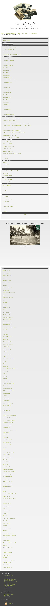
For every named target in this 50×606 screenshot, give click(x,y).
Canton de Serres (6, 85)
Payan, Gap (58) (6, 510)
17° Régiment (5, 196)
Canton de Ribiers (6, 72)
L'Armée (5, 589)
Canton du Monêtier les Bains (8, 114)
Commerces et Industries (9, 583)
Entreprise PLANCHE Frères (8, 146)
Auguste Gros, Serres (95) (8, 297)
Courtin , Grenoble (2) (7, 354)
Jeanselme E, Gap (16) (7, 425)
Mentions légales (7, 596)
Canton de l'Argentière (7, 107)
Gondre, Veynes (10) (7, 405)
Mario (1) (5, 459)
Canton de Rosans (6, 75)
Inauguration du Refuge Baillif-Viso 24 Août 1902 (12, 118)
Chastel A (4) (5, 334)
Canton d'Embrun (6, 94)
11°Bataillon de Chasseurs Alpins (9, 206)
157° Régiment (6, 201)
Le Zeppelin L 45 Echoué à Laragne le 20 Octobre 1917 (14, 132)
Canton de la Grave (7, 112)
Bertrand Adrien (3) (6, 307)
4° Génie (4, 211)
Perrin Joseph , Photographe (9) (9, 518)
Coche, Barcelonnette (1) (8, 344)
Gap (26, 33)
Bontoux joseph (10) (7, 319)
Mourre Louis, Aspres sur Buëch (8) (10, 498)
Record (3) (5, 525)
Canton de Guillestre (7, 97)
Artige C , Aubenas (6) (7, 287)
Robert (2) (5, 530)
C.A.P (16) (5, 329)
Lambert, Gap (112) (7, 444)
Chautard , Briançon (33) (8, 336)
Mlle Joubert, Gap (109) (7, 481)
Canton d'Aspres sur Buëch (8, 60)
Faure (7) (5, 373)
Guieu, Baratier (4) (6, 410)
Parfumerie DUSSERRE (7, 143)
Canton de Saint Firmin (7, 82)
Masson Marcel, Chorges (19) (9, 471)
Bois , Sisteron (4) (6, 314)
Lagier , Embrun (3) (7, 442)
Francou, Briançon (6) (7, 385)
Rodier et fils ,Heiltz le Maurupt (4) (9, 535)
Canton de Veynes (6, 89)
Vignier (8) (5, 557)
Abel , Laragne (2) (6, 273)
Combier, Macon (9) (7, 346)
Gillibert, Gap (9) (6, 400)
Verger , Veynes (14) (7, 555)
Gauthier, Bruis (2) (6, 393)
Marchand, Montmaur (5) (8, 457)
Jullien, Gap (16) (6, 432)
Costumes (5, 162)
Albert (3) (5, 278)
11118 (25, 214)
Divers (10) (5, 356)
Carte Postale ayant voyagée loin (9, 51)
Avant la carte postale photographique (10, 47)
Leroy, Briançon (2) (6, 454)
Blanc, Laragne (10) (7, 312)
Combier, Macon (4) (7, 349)
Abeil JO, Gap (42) (6, 270)
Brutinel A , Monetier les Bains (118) (10, 327)
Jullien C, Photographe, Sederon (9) (10, 430)
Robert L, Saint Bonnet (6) (8, 533)
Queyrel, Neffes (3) (6, 523)
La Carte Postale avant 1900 (8, 49)
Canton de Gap (20, 33)
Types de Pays (6, 164)
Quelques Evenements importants (10, 581)
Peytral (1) (5, 520)
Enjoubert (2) (5, 366)
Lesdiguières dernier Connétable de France (11, 170)
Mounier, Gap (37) (6, 496)
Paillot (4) (5, 508)
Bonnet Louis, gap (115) (7, 317)
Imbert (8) (5, 412)
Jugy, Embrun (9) (6, 427)
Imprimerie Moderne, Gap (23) (9, 420)
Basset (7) (5, 302)
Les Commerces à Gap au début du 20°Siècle (12, 54)
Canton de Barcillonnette (8, 63)
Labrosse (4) (5, 437)
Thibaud (4, 550)
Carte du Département (7, 192)
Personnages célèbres (8, 585)
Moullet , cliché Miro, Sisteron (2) (9, 493)
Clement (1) (5, 339)
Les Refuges (6, 586)
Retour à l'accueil (6, 40)
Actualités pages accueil (8, 575)
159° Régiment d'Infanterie (8, 203)
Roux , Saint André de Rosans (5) (9, 542)
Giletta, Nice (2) (6, 398)
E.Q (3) (4, 363)
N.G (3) (4, 501)
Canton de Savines (6, 102)
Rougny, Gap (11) (6, 540)
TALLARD (5, 190)
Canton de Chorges (7, 92)
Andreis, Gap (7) (6, 282)
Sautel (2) (5, 545)
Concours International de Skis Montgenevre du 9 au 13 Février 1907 (16, 123)
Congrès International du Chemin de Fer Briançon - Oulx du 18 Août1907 (17, 125)
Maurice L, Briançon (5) (7, 476)
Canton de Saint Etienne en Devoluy (10, 80)
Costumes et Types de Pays (9, 584)
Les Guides (5, 167)
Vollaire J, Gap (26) (6, 564)
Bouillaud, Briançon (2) (7, 322)
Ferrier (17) (5, 378)
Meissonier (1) (6, 479)
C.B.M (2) (5, 331)
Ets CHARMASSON (7, 141)
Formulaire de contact (9, 594)
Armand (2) (5, 285)
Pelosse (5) (5, 515)
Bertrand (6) (5, 305)
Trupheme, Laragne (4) (7, 552)
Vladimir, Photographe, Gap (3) (9, 560)
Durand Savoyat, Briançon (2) (9, 358)
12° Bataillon (5, 208)
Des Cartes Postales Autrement (10, 579)
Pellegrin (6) (5, 513)
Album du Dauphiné (7, 185)
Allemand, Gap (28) (7, 280)
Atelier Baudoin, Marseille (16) (9, 292)
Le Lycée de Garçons (32, 33)
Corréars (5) (5, 351)
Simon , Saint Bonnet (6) (7, 547)
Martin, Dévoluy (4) (6, 466)
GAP (4, 188)
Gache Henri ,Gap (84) (7, 388)
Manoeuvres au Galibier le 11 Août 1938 (11, 137)
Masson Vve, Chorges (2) (8, 474)
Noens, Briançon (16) (7, 506)
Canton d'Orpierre (6, 70)
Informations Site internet (9, 578)
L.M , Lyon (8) (5, 434)
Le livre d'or (7, 595)
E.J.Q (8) (5, 361)
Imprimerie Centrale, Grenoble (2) (9, 415)
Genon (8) (5, 395)
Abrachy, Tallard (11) (7, 275)
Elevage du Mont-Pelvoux (8, 151)
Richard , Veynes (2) (7, 528)
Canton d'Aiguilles (6, 104)
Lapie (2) (5, 447)
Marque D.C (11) (6, 461)
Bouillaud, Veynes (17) (7, 324)
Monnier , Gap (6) (6, 488)
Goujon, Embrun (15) (7, 407)
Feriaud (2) (5, 376)
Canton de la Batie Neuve (8, 65)
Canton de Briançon (7, 109)
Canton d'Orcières (6, 99)
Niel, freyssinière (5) (7, 503)
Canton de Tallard (6, 87)
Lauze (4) (5, 449)
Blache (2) (5, 309)
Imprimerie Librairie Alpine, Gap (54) (10, 417)
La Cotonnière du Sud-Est (8, 148)
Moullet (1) (5, 491)
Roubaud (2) (5, 537)
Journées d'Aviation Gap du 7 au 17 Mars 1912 (12, 127)
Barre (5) (5, 300)
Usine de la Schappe (7, 156)
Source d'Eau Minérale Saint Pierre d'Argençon (12, 153)
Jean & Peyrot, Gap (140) (8, 422)
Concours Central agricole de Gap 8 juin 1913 (12, 130)
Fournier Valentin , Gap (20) (8, 383)
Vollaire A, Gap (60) (7, 562)
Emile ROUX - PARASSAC (8, 175)
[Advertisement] (25, 255)
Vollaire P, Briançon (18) (7, 567)
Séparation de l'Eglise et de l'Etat (9, 120)
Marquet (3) (5, 464)
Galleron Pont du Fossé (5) (8, 390)
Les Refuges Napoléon (7, 179)
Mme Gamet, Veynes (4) (7, 484)
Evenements (6, 576)
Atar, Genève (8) (6, 290)
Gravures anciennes (8, 587)
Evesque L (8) (5, 371)
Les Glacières (5, 158)
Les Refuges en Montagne (8, 181)
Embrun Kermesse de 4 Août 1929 (9, 135)
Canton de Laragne (7, 67)
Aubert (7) (5, 295)
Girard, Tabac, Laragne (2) (8, 403)
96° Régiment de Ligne (7, 199)
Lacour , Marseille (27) (7, 439)
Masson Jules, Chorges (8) (8, 469)
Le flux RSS (10, 603)
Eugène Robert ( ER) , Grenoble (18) (10, 368)
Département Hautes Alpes (10, 33)
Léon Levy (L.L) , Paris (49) (8, 452)
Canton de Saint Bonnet (7, 77)
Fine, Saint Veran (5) (7, 381)
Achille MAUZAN (6, 173)
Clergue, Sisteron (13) (7, 341)
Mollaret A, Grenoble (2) (7, 486)
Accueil (2, 33)
